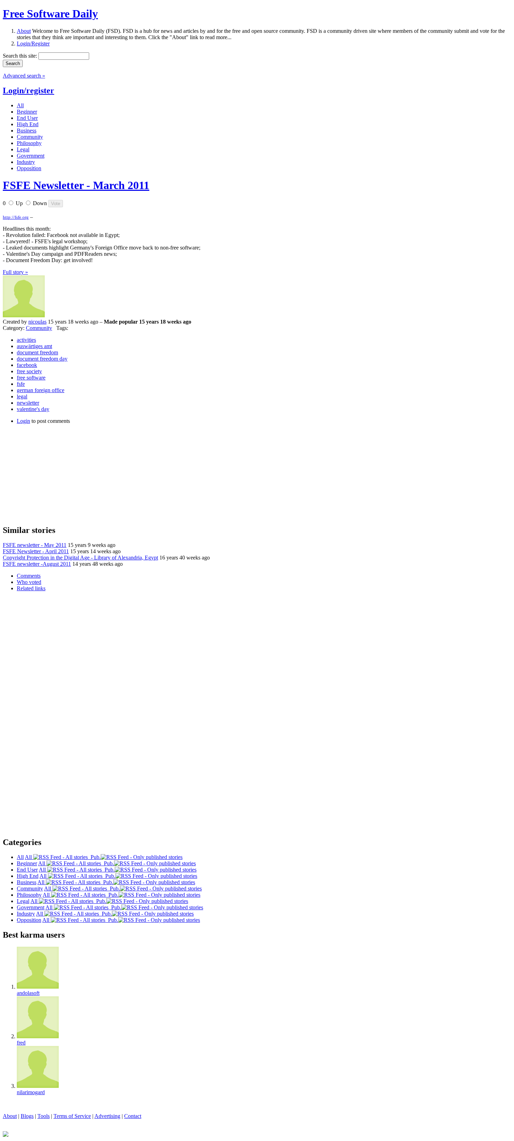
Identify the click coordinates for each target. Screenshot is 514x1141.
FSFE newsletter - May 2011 (34, 545)
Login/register (28, 90)
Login (23, 421)
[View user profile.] (24, 315)
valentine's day (33, 409)
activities (26, 340)
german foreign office (40, 390)
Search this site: (20, 56)
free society (29, 371)
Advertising (107, 1116)
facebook (27, 365)
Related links (31, 588)
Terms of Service (72, 1116)
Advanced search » (24, 76)
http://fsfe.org (16, 217)
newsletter (28, 403)
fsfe (21, 384)
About (24, 31)
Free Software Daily (50, 13)
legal (22, 396)
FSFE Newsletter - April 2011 (36, 551)
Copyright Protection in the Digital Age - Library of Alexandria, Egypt (80, 558)
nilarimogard (31, 1092)
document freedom (37, 352)
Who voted (29, 582)
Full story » (15, 272)
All (29, 857)
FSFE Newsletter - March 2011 (76, 185)
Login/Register (33, 43)
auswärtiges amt (34, 346)
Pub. (94, 857)
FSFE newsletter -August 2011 (37, 564)
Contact (132, 1116)
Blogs (27, 1116)
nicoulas (37, 322)
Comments (29, 576)
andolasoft (28, 993)
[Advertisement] (55, 473)
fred (21, 1043)
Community (39, 328)
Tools (43, 1116)
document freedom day (42, 359)
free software (31, 378)
